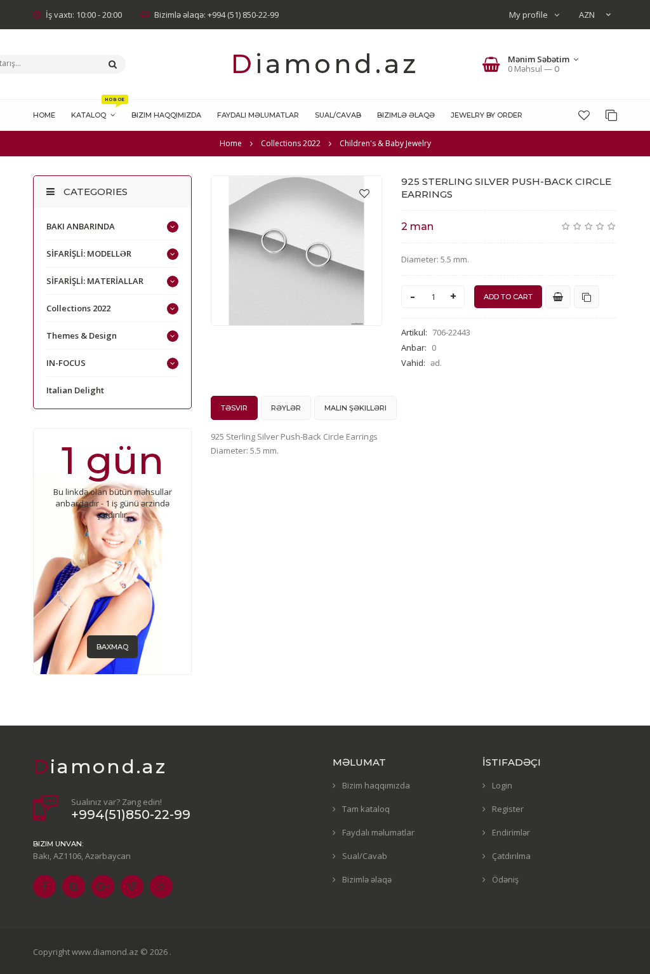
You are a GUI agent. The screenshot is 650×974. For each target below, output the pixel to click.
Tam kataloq (366, 809)
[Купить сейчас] (558, 296)
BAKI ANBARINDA (80, 226)
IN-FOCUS (66, 363)
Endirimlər (511, 832)
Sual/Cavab (364, 856)
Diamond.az (325, 63)
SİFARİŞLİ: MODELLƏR (88, 253)
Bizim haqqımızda (376, 785)
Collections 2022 (78, 308)
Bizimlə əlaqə (367, 879)
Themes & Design (81, 335)
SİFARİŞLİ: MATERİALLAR (94, 281)
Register (508, 809)
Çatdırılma (511, 856)
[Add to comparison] (586, 296)
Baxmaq (112, 646)
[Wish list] (584, 115)
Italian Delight (75, 390)
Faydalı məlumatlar (378, 832)
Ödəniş (505, 879)
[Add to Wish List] (364, 193)
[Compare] (611, 115)
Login (502, 785)
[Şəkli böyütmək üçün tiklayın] (296, 250)
